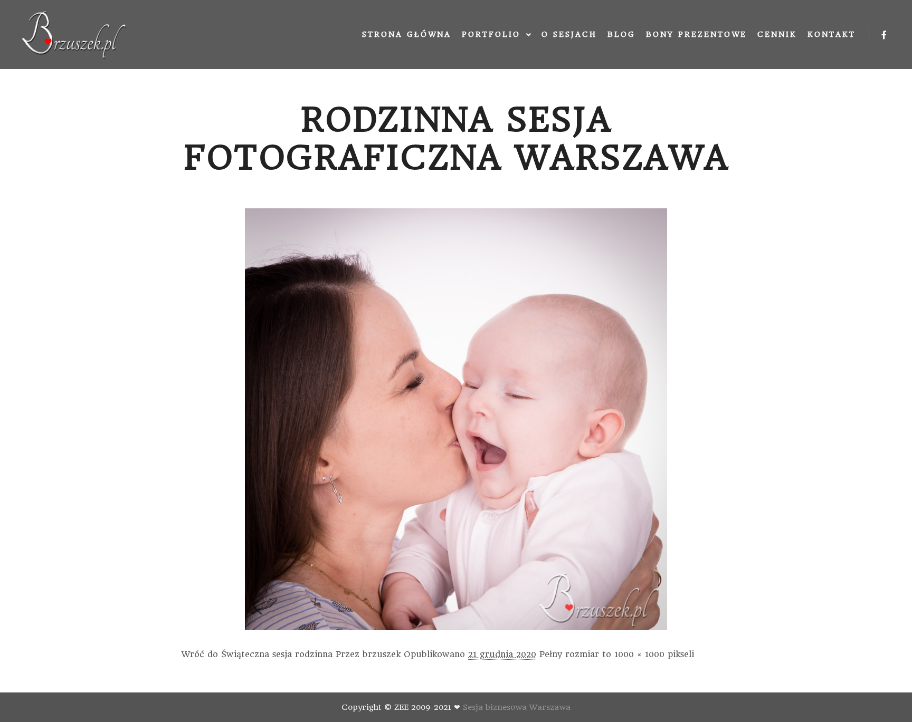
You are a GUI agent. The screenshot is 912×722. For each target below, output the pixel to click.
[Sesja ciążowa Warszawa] (74, 34)
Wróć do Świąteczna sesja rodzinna (257, 654)
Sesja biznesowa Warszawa (517, 707)
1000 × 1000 (639, 654)
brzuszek (382, 654)
